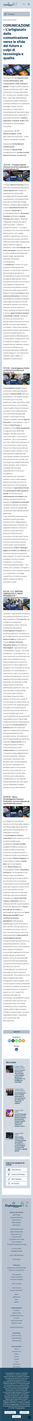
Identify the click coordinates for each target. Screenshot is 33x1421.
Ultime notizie (16, 1170)
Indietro (16, 1032)
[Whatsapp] (16, 1040)
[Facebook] (9, 1040)
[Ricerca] (23, 4)
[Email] (20, 1040)
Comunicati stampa (18, 1174)
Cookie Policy (15, 1404)
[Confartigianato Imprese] (10, 4)
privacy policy (20, 1408)
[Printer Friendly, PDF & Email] (16, 1050)
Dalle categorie (16, 1179)
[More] (23, 1040)
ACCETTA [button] (24, 1412)
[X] (13, 1040)
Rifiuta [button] (16, 1416)
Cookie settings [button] (10, 1412)
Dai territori (15, 1183)
